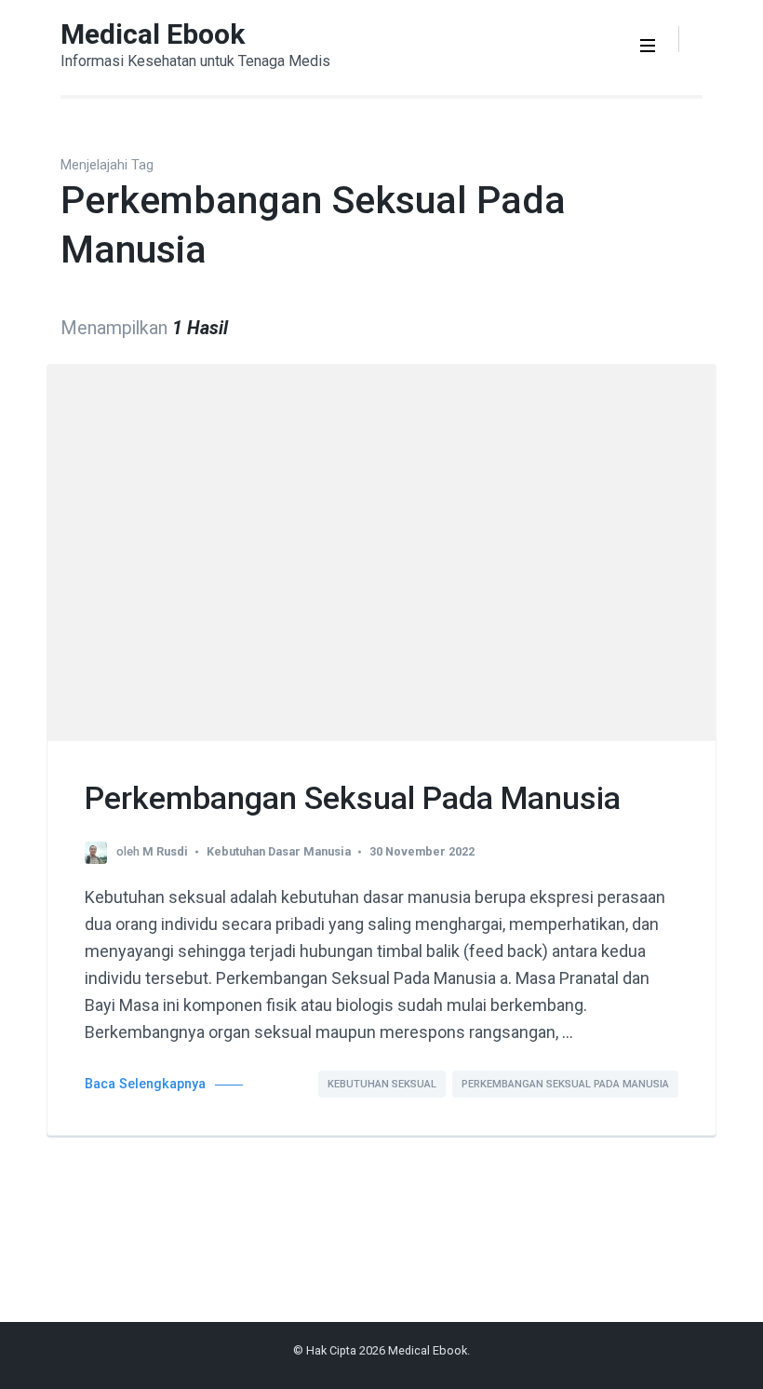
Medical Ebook (152, 34)
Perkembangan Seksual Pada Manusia (353, 797)
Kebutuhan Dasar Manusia (279, 851)
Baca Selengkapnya (145, 1084)
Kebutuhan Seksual (382, 1084)
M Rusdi (165, 851)
